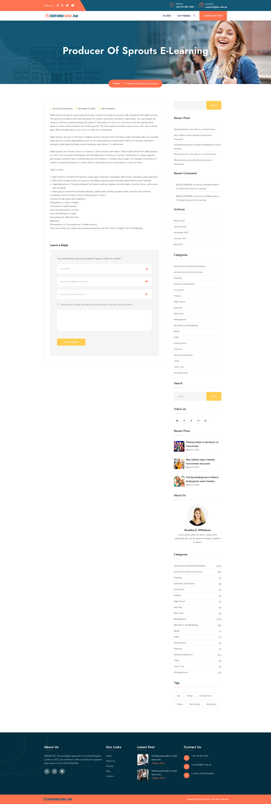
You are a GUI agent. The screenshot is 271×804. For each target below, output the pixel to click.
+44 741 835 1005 (185, 7)
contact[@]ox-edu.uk (216, 7)
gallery (180, 704)
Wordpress (211, 704)
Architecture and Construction (188, 272)
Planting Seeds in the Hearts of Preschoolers (195, 154)
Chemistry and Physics (184, 284)
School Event (180, 343)
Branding (178, 278)
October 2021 (180, 238)
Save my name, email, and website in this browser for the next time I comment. (96, 304)
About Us (110, 761)
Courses (110, 766)
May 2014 (178, 244)
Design (190, 696)
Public (176, 337)
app (178, 696)
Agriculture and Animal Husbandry (189, 266)
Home (116, 83)
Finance (177, 296)
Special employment (183, 355)
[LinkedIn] (62, 5)
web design (194, 704)
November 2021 (181, 232)
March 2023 (179, 220)
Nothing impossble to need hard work (164, 758)
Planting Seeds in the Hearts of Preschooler (194, 129)
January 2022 (180, 226)
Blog (108, 771)
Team (176, 361)
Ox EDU (167, 15)
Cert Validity (183, 15)
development (206, 696)
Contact (110, 776)
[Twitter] (67, 5)
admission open (213, 15)
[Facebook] (57, 5)
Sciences (178, 349)
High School (179, 302)
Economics (179, 290)
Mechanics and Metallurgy (186, 325)
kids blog (178, 307)
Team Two (179, 367)
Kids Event (179, 313)
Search (214, 105)
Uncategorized (180, 373)
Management (180, 319)
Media (176, 331)
